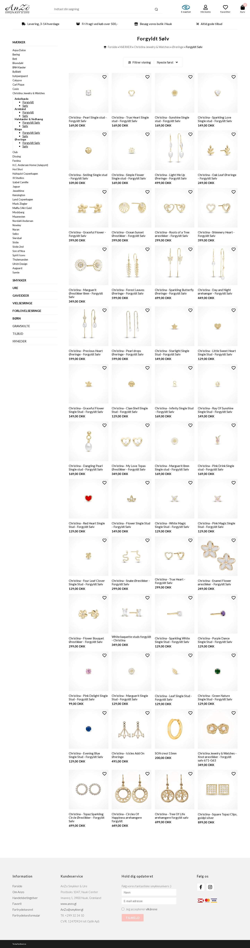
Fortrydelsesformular (26, 915)
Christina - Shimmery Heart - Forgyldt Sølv (216, 233)
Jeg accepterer (141, 909)
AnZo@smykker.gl (72, 909)
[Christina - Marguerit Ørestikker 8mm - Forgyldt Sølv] (88, 265)
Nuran (15, 229)
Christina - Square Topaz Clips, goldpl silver (217, 815)
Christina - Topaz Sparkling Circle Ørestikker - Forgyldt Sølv (86, 817)
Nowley (16, 225)
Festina (16, 160)
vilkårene (151, 909)
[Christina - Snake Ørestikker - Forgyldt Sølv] (131, 556)
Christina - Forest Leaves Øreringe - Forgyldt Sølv (128, 291)
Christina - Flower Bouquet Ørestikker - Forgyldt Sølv (86, 640)
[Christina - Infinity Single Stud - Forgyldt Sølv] (175, 384)
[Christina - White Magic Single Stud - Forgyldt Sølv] (175, 499)
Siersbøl (17, 238)
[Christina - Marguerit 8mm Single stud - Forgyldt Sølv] (175, 441)
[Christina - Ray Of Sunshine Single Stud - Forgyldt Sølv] (218, 384)
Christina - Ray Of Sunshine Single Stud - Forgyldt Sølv (215, 409)
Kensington (18, 195)
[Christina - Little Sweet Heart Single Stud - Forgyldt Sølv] (218, 326)
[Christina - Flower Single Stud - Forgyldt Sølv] (131, 499)
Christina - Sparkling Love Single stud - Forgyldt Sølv (215, 119)
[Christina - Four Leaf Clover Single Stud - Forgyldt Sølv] (88, 556)
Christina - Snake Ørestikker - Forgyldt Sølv (131, 582)
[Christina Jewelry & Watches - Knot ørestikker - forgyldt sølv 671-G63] (218, 729)
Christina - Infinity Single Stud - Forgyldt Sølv (174, 409)
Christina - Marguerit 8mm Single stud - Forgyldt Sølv (172, 467)
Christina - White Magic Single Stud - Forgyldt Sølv (172, 524)
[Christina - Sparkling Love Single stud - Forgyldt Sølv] (218, 93)
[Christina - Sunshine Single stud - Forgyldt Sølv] (175, 93)
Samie (15, 272)
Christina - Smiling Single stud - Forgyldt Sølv (88, 176)
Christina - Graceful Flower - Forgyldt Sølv (87, 233)
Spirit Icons (18, 255)
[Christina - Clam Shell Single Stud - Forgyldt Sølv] (131, 384)
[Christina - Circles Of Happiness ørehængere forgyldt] (131, 789)
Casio (15, 88)
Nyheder (19, 341)
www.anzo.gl (68, 903)
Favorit (17, 903)
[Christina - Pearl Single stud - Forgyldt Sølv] (88, 93)
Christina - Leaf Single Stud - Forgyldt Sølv (173, 697)
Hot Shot (17, 169)
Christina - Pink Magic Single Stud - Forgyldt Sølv (216, 524)
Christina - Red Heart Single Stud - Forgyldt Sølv (87, 524)
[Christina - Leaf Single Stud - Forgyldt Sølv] (175, 671)
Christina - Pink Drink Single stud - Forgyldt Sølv (216, 467)
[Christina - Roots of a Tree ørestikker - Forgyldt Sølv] (175, 208)
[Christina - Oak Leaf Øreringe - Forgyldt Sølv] (218, 150)
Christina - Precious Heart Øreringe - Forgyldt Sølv (86, 352)
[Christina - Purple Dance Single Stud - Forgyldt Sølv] (218, 614)
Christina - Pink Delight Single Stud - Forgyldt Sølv (88, 697)
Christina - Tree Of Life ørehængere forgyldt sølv (171, 815)
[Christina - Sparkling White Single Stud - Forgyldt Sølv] (175, 614)
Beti (14, 58)
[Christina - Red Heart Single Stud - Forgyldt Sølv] (88, 499)
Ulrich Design (19, 263)
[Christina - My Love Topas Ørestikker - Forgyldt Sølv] (131, 441)
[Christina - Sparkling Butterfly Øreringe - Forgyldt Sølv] (175, 265)
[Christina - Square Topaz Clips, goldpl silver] (218, 790)
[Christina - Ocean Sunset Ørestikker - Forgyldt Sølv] (131, 208)
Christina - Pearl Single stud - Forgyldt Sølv (88, 119)
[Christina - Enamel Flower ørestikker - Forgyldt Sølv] (218, 556)
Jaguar (16, 186)
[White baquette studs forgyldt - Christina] (131, 613)
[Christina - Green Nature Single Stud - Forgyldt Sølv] (218, 671)
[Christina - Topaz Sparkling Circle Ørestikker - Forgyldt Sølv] (88, 789)
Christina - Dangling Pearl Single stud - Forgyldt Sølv (86, 467)
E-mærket (186, 12)
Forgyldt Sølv (31, 122)
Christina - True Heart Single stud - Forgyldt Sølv (130, 119)
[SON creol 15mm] (175, 729)
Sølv (25, 105)
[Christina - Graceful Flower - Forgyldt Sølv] (88, 208)
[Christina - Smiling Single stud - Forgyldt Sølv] (88, 150)
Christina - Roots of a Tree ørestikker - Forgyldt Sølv (172, 233)
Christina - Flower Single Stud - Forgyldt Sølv (131, 524)
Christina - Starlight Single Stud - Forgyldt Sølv (172, 352)
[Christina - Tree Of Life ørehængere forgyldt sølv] (175, 789)
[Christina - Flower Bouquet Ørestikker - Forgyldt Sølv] (88, 614)
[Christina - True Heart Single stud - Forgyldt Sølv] (131, 93)
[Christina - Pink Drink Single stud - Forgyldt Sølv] (218, 441)
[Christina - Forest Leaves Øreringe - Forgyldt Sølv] (131, 265)
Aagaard (17, 268)
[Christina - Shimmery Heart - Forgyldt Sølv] (218, 208)
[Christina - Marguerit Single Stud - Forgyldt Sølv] (131, 671)
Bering (16, 54)
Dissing (16, 156)
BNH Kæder (19, 67)
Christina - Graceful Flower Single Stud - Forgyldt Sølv (86, 409)
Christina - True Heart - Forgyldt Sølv (170, 581)
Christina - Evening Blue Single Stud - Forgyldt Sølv (86, 755)
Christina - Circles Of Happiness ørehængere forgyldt (127, 817)
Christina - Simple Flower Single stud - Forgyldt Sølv (129, 176)
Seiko (15, 233)
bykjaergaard (20, 76)
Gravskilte (21, 326)
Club (15, 152)
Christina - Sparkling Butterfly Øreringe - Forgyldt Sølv (174, 291)
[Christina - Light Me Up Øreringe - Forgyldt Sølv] (175, 150)
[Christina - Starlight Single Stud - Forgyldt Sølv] (175, 326)
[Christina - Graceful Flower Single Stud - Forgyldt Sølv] (88, 384)
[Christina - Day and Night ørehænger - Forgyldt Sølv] (218, 265)
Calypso (17, 80)
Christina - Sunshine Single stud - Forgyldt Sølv (172, 119)
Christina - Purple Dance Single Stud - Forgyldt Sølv (215, 640)
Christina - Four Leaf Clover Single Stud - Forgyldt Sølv (87, 582)
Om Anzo (18, 892)
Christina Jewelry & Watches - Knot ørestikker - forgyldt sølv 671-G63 (217, 757)
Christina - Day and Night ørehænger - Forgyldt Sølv (215, 291)
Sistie (15, 242)
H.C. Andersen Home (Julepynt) (30, 165)
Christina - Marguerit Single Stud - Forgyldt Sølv (130, 697)
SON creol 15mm (166, 753)
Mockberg (18, 212)
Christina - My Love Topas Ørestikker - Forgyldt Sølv (129, 467)
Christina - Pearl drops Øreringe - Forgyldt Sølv (128, 352)
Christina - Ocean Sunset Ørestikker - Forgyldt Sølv (129, 233)
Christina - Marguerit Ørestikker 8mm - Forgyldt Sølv (86, 293)
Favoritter (225, 12)
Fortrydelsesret (22, 909)
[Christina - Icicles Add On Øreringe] (131, 729)
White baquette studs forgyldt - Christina (131, 638)
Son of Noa (18, 251)
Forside (112, 47)
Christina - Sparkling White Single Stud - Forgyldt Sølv (172, 640)
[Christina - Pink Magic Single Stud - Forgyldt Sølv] (218, 499)
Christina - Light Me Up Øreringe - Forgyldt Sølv (171, 176)
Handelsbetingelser (25, 898)
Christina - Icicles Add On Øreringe (128, 755)
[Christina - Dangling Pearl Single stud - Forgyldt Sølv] (88, 441)
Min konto (206, 12)
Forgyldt (28, 102)
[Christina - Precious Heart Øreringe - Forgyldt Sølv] (88, 326)
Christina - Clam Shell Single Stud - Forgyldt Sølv (130, 409)
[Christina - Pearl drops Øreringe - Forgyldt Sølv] (131, 326)
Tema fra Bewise (19, 944)
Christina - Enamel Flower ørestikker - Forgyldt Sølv (214, 582)
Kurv (242, 12)
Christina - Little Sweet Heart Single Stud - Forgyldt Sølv (217, 352)
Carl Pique (18, 84)
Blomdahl (17, 63)
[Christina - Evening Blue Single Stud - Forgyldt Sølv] (88, 729)
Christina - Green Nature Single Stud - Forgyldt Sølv (215, 697)
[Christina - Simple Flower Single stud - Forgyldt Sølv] (131, 150)
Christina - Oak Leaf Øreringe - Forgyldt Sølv (217, 176)
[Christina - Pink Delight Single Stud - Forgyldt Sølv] (88, 671)
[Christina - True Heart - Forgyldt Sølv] (175, 555)
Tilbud (17, 333)
